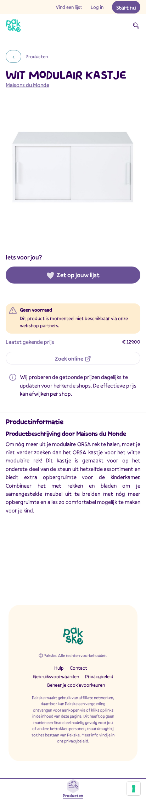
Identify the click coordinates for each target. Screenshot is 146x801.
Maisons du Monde (27, 84)
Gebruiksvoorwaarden (56, 676)
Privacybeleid (99, 676)
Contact (78, 668)
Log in (97, 7)
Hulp (59, 668)
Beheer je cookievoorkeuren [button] (76, 685)
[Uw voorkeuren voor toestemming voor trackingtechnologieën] (133, 788)
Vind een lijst (69, 7)
